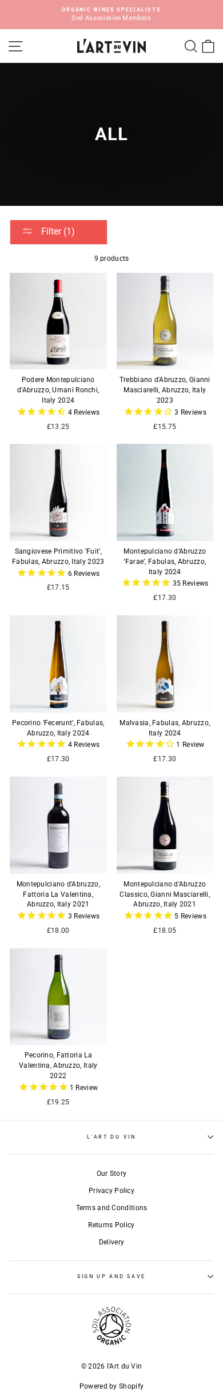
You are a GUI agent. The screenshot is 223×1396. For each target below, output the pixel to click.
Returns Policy (111, 1225)
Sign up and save (111, 1276)
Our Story (112, 1174)
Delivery (111, 1242)
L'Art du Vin (111, 1137)
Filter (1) (57, 231)
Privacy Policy (111, 1191)
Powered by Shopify (111, 1386)
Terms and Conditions (112, 1208)
